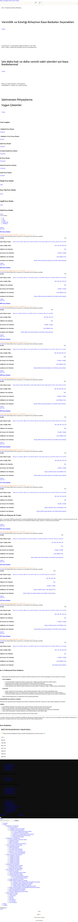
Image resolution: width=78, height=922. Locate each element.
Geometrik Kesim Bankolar (15, 849)
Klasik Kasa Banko (9, 767)
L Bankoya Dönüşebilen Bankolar (17, 888)
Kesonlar (7, 777)
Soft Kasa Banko (9, 768)
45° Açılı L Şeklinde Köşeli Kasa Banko (22, 831)
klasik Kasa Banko (13, 842)
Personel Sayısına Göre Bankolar (14, 854)
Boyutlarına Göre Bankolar (12, 864)
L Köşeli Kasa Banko (10, 804)
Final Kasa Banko (9, 765)
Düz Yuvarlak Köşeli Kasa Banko (20, 876)
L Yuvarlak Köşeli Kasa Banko (19, 877)
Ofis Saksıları (12, 899)
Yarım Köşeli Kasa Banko (11, 811)
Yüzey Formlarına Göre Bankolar (14, 845)
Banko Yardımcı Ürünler (12, 893)
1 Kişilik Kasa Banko (14, 856)
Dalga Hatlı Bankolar (14, 846)
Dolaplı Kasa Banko (9, 788)
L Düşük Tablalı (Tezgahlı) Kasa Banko (21, 884)
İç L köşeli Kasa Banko (10, 805)
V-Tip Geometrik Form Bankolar (17, 853)
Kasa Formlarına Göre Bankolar (14, 869)
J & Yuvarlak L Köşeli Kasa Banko (13, 806)
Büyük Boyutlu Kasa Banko (16, 868)
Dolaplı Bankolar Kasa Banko (16, 879)
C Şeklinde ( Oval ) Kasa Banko (17, 828)
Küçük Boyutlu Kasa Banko (16, 865)
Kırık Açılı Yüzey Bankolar (15, 850)
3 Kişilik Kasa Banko (14, 858)
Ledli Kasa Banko (9, 792)
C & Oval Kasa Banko (10, 808)
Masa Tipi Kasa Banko (10, 793)
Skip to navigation (4, 0)
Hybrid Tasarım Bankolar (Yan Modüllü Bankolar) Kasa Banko (24, 887)
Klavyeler (11, 898)
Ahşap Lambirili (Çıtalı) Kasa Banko (18, 839)
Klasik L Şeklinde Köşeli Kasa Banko (21, 835)
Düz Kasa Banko (9, 802)
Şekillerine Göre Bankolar (12, 826)
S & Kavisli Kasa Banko (10, 809)
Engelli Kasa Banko (9, 791)
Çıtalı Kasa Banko (9, 764)
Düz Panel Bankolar (14, 847)
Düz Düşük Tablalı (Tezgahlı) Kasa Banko (22, 883)
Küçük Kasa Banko (9, 801)
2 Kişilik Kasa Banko (14, 857)
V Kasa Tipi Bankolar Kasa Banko (17, 872)
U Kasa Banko (8, 812)
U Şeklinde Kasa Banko (18, 836)
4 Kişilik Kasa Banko (14, 860)
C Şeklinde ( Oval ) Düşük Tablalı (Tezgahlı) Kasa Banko (26, 882)
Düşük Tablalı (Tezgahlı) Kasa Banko (18, 880)
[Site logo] (37, 5)
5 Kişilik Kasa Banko (14, 861)
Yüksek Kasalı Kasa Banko (15, 873)
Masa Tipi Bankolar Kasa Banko (17, 890)
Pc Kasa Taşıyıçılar (9, 779)
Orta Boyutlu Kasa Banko (15, 867)
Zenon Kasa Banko (9, 769)
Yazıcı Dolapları (13, 902)
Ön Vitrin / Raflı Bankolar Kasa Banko (18, 891)
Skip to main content (14, 0)
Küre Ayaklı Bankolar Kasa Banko (17, 843)
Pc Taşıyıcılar (12, 901)
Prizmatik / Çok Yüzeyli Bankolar (17, 852)
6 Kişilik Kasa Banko (14, 862)
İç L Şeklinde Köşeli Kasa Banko (20, 832)
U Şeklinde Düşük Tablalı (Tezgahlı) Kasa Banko (24, 886)
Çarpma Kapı (8, 780)
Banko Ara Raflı (13, 894)
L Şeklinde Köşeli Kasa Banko (16, 830)
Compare (5, 905)
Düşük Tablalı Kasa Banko (11, 789)
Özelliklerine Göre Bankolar (13, 838)
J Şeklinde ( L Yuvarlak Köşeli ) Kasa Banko (23, 834)
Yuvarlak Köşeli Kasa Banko (16, 875)
